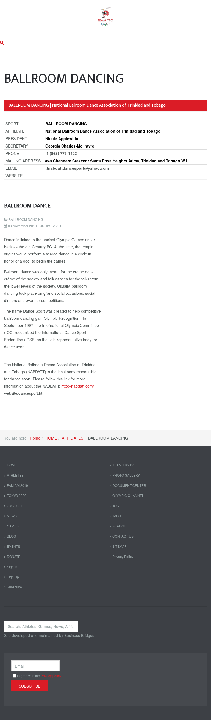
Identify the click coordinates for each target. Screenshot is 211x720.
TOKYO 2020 (16, 495)
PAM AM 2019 (17, 485)
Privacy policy (51, 675)
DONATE (13, 556)
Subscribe (14, 587)
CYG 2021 (14, 505)
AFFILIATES (72, 438)
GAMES (13, 526)
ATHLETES (15, 475)
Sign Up (13, 576)
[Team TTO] (105, 14)
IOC (115, 505)
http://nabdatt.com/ (77, 386)
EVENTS (13, 546)
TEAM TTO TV (123, 465)
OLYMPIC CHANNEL (128, 495)
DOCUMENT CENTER (129, 485)
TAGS (116, 515)
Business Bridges (79, 635)
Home (35, 438)
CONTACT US (123, 536)
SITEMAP (119, 546)
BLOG (11, 536)
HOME (51, 438)
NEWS (12, 515)
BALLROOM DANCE (27, 205)
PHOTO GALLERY (126, 475)
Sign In (12, 566)
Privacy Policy (122, 556)
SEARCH (119, 526)
